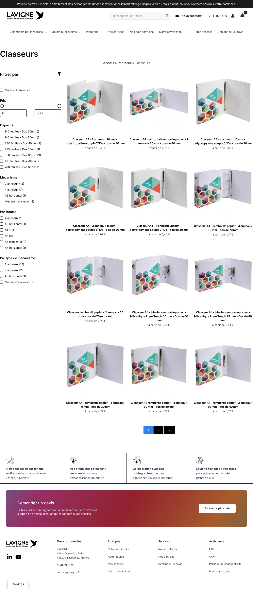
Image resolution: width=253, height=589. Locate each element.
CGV (212, 556)
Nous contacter (167, 549)
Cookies (18, 584)
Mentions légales (219, 571)
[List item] (9, 557)
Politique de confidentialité (225, 563)
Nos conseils (116, 563)
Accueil (108, 63)
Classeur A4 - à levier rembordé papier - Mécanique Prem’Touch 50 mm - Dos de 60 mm (159, 316)
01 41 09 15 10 (218, 15)
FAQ (211, 549)
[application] (44, 32)
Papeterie (125, 63)
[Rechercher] (167, 16)
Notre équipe (116, 556)
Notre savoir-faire (118, 549)
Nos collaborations (119, 571)
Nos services (166, 556)
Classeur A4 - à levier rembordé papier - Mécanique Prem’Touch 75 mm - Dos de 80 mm (223, 316)
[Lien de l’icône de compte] (233, 16)
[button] (189, 15)
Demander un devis (170, 563)
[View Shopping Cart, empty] (242, 15)
